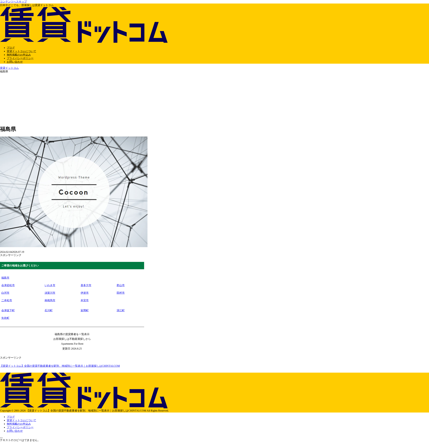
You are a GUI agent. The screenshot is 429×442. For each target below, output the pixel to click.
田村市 (121, 292)
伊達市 (85, 292)
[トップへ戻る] (1, 437)
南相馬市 (50, 300)
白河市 (5, 292)
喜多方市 (86, 285)
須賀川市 (50, 292)
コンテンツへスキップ (13, 1)
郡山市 (121, 285)
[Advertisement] (214, 98)
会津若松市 (8, 285)
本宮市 (85, 300)
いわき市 (50, 285)
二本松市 (6, 300)
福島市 (5, 277)
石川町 (49, 310)
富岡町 (85, 310)
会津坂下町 (8, 310)
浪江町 (121, 310)
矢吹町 (5, 318)
